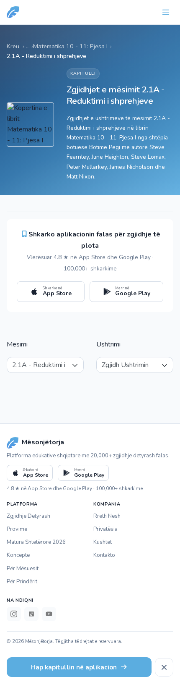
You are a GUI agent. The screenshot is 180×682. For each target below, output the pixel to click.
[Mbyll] (164, 667)
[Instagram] (14, 614)
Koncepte (18, 555)
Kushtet (102, 542)
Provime (17, 529)
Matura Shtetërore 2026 (36, 542)
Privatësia (105, 529)
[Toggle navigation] (165, 12)
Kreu (13, 46)
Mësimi (17, 344)
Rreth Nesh (107, 516)
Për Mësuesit (23, 568)
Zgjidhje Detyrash (28, 516)
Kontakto (104, 555)
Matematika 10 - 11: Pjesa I (70, 46)
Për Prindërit (22, 581)
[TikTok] (31, 614)
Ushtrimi (108, 344)
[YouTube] (49, 614)
